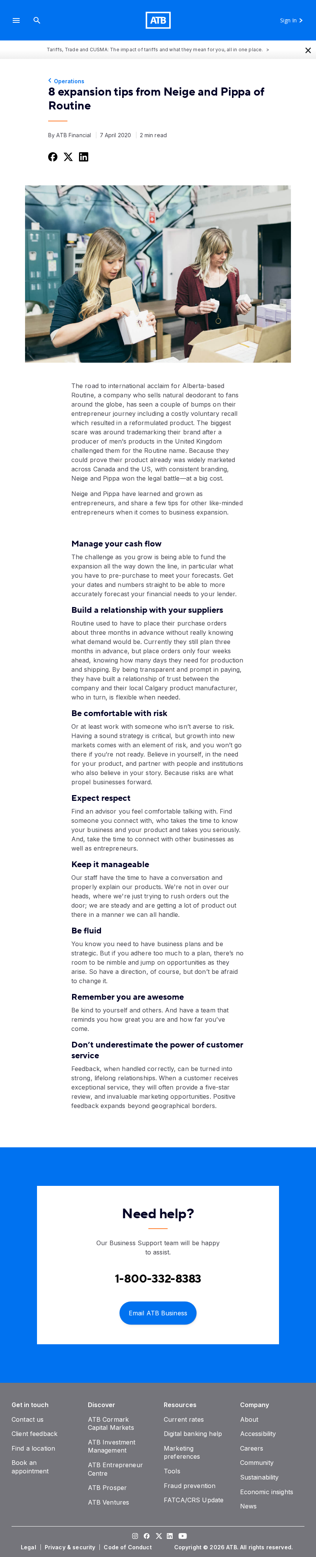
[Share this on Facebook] (52, 156)
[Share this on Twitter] (67, 156)
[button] (16, 20)
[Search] (37, 20)
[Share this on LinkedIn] (83, 156)
